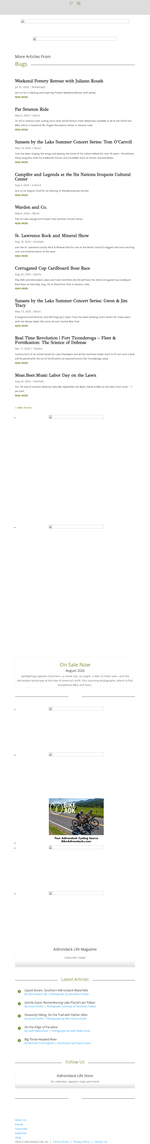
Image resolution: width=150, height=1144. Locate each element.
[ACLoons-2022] (76, 848)
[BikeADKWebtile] (76, 843)
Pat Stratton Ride (32, 109)
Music (37, 148)
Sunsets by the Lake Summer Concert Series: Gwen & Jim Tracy (71, 303)
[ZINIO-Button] (76, 709)
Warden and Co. (31, 207)
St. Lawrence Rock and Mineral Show (52, 235)
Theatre (38, 348)
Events (19, 1124)
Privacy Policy (81, 1141)
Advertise (21, 1133)
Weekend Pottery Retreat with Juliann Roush (59, 81)
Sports (36, 115)
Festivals (38, 241)
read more (21, 96)
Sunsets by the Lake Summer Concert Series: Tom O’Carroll (73, 142)
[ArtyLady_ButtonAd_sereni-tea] (76, 755)
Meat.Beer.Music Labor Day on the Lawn (55, 375)
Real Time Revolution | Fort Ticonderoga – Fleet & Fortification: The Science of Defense (65, 340)
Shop (18, 1137)
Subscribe (21, 1128)
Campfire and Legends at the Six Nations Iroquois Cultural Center (73, 177)
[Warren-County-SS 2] (76, 417)
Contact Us (100, 1141)
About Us (20, 1120)
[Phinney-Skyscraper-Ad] (76, 527)
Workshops (38, 87)
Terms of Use (61, 1141)
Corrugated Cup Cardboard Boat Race (52, 268)
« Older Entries (23, 407)
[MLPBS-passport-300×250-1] (76, 894)
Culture (36, 185)
